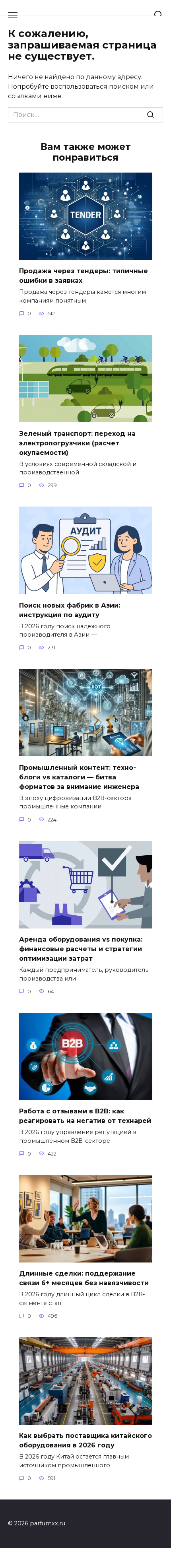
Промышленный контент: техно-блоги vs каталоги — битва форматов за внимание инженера (79, 776)
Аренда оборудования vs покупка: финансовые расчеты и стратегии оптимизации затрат (80, 949)
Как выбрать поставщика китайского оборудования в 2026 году (85, 1440)
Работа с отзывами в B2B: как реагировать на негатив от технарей (85, 1116)
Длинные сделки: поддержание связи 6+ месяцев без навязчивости (84, 1278)
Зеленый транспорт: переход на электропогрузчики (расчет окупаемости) (77, 442)
